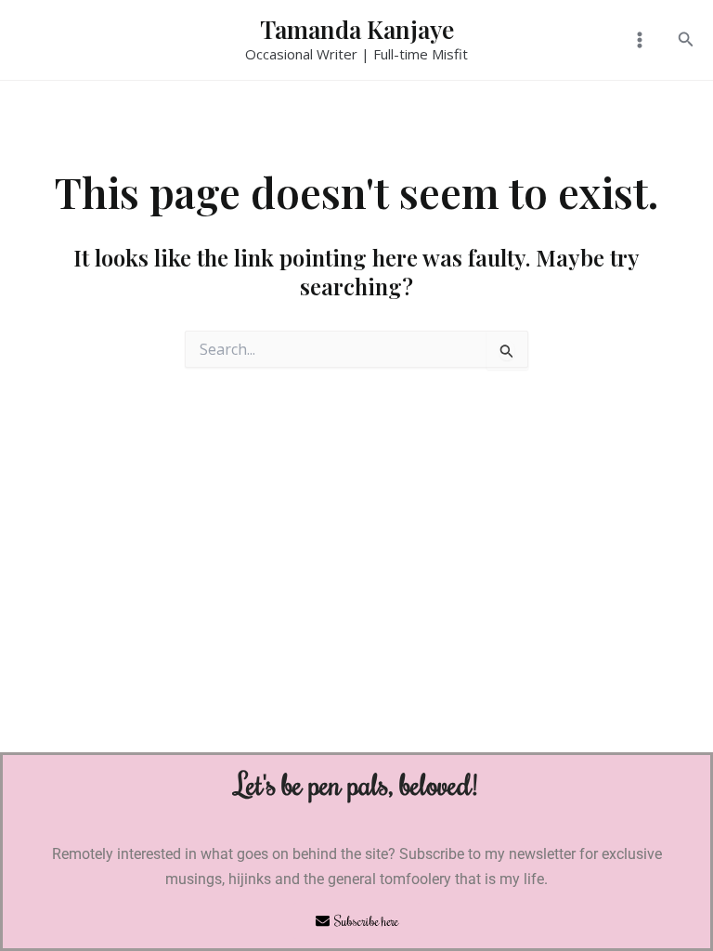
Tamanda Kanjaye (357, 29)
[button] (686, 40)
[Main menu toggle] (638, 39)
